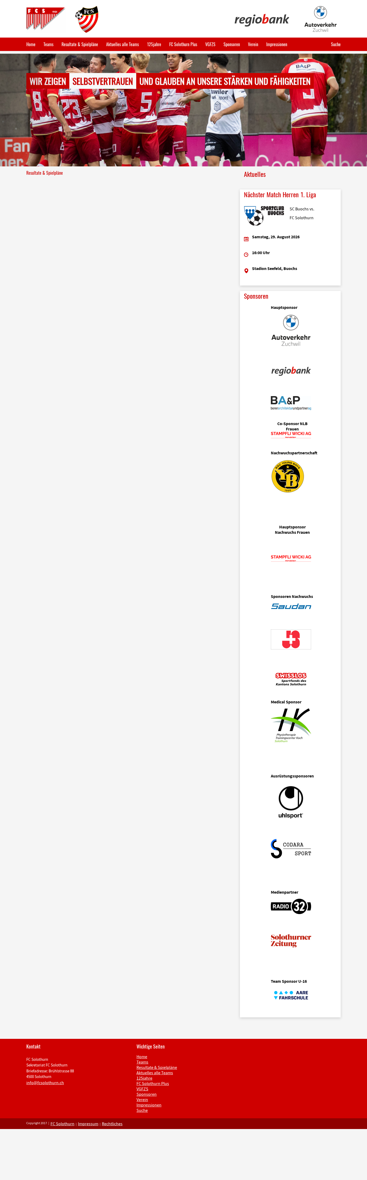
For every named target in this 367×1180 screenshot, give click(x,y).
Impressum (88, 1123)
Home (30, 44)
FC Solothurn (62, 1123)
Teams (48, 44)
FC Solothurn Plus (183, 44)
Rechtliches (112, 1123)
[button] (27, 110)
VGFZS (210, 44)
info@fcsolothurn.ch (45, 1082)
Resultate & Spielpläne (80, 44)
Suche (336, 44)
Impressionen (276, 44)
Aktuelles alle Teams (122, 44)
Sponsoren (232, 44)
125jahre (154, 44)
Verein (253, 44)
